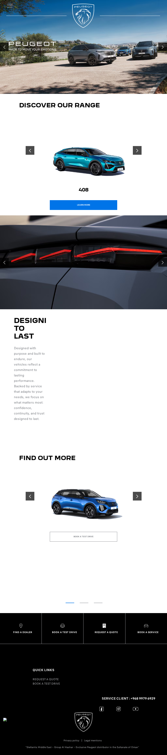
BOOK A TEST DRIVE (46, 684)
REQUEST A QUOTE (46, 679)
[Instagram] (118, 708)
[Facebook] (101, 708)
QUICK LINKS (43, 670)
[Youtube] (135, 708)
